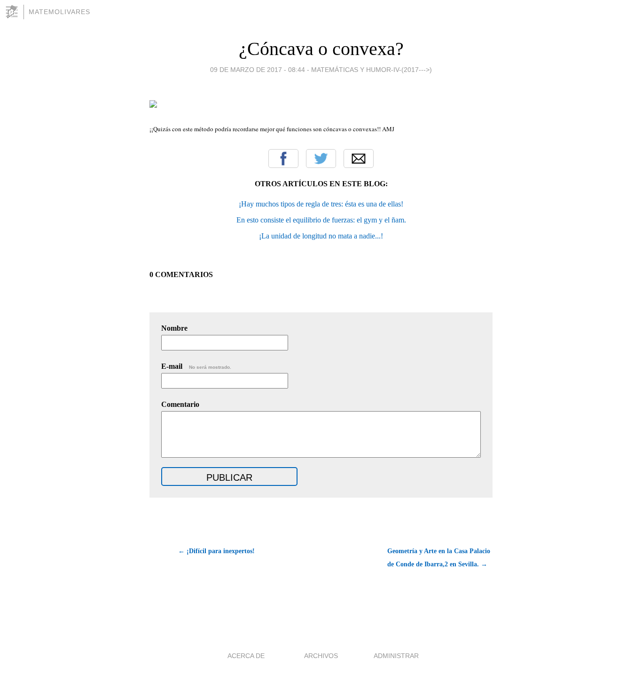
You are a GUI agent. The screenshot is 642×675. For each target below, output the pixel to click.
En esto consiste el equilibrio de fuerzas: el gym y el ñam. (321, 220)
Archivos (321, 655)
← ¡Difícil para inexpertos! (216, 551)
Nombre (174, 328)
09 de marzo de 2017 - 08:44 (257, 69)
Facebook (283, 158)
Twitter (321, 158)
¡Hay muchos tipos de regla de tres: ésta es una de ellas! (321, 204)
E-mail (196, 366)
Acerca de (246, 655)
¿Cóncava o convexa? (321, 48)
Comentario (180, 404)
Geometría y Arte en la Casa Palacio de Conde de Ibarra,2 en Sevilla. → (438, 558)
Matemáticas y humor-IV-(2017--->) (371, 69)
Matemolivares (59, 12)
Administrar (396, 655)
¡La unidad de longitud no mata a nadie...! (321, 236)
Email (359, 158)
